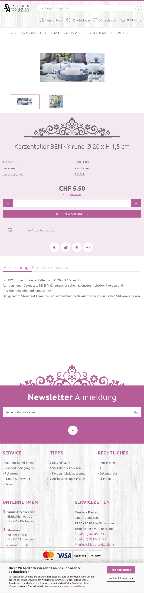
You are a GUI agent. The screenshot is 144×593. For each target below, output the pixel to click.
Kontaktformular (18, 545)
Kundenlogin (54, 20)
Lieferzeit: (10, 168)
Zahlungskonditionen (19, 462)
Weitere (123, 33)
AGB (102, 468)
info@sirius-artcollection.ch (97, 544)
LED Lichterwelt (99, 33)
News (8, 484)
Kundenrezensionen (51, 267)
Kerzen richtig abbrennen (69, 473)
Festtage (52, 33)
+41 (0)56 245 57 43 (92, 534)
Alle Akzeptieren (121, 570)
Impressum (107, 462)
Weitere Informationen (121, 578)
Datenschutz (108, 473)
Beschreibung (15, 267)
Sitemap (105, 478)
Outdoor (72, 33)
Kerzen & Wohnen (26, 33)
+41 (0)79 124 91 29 (92, 539)
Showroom (14, 530)
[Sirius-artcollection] (17, 8)
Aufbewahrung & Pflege (68, 478)
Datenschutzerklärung (73, 586)
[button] (54, 247)
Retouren (11, 473)
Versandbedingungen (19, 468)
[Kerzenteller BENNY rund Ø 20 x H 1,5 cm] (72, 67)
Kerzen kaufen (62, 462)
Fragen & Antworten (18, 478)
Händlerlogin (81, 20)
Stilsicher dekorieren (66, 468)
